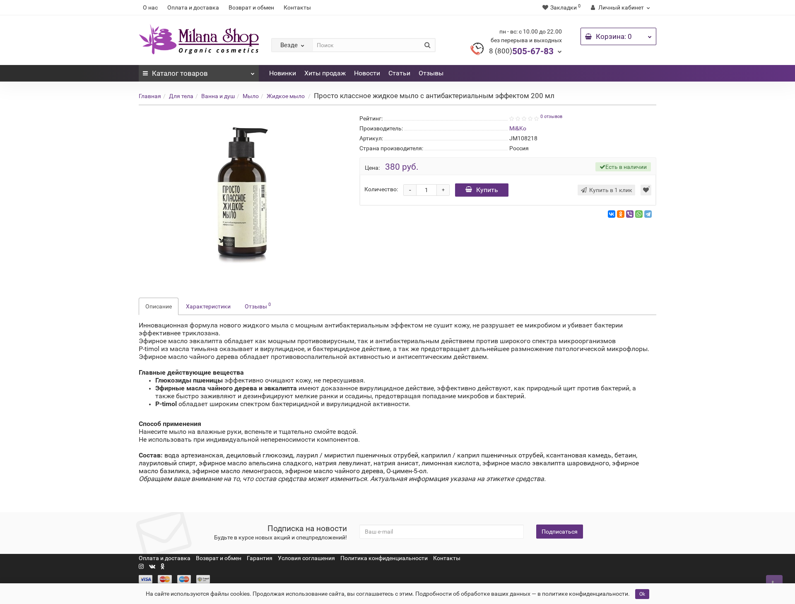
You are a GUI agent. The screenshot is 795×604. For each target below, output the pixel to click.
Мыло (251, 96)
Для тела (181, 96)
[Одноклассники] (620, 214)
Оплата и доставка (193, 7)
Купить (487, 190)
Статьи (399, 73)
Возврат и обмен (251, 7)
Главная (150, 96)
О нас (150, 7)
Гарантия (259, 558)
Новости (367, 73)
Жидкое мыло (286, 96)
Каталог (180, 73)
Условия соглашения (306, 558)
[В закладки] (646, 190)
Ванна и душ (218, 96)
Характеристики (208, 306)
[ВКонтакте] (611, 214)
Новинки (282, 73)
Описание (158, 306)
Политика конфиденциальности (384, 558)
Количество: (381, 189)
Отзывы (431, 73)
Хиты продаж (325, 73)
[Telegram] (648, 214)
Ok (642, 594)
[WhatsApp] (639, 214)
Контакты (297, 7)
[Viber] (630, 214)
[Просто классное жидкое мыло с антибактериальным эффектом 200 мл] (243, 196)
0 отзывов (551, 116)
